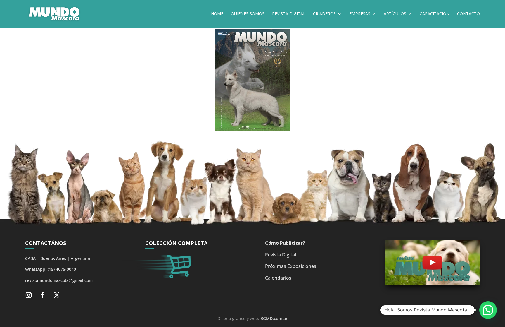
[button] (488, 310)
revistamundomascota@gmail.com (59, 280)
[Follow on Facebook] (43, 295)
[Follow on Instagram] (28, 295)
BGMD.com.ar (274, 318)
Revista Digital (280, 254)
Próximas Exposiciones (290, 266)
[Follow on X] (57, 295)
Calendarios (278, 278)
